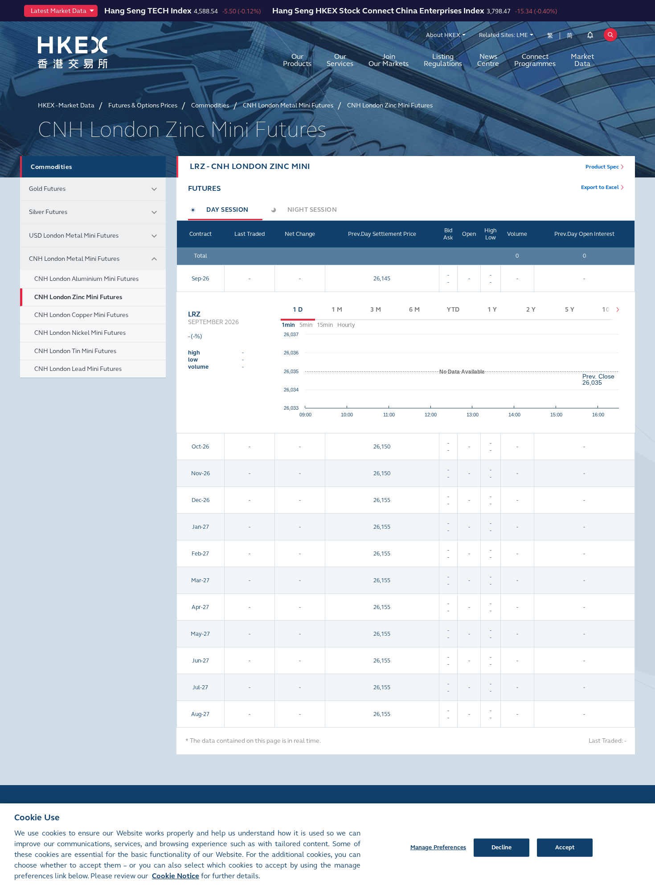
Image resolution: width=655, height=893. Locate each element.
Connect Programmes (535, 60)
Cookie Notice (175, 876)
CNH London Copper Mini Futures (81, 315)
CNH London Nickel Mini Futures (80, 333)
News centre (488, 60)
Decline (501, 847)
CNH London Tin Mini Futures (75, 351)
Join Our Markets (388, 60)
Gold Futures (47, 189)
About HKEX (443, 35)
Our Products (297, 60)
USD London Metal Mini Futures (74, 235)
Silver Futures (48, 212)
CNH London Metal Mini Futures (74, 259)
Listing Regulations (443, 60)
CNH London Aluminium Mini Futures (86, 279)
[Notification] (590, 36)
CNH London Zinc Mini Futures (78, 297)
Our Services (340, 60)
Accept (565, 847)
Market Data (582, 60)
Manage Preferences (438, 847)
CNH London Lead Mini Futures (78, 369)
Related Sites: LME (503, 35)
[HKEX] (96, 52)
